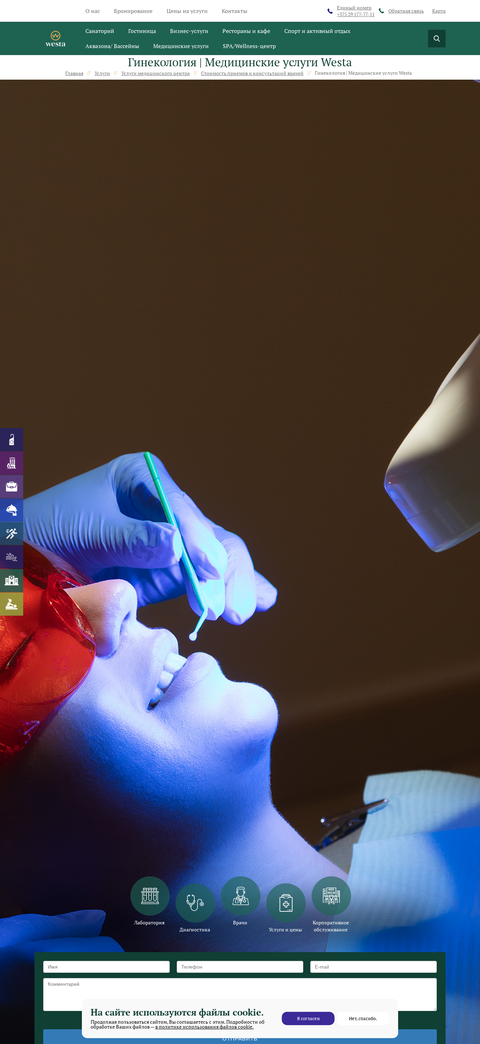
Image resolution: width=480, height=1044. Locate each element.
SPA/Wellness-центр (249, 46)
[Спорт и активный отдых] (11, 533)
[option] (149, 901)
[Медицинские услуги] (11, 580)
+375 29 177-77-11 (356, 11)
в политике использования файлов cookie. (204, 1026)
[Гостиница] (11, 463)
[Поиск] (437, 38)
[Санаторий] (11, 439)
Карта (439, 10)
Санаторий (99, 31)
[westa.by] (55, 38)
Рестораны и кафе (246, 31)
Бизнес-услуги (189, 31)
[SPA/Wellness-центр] (11, 604)
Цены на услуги (187, 11)
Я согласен (308, 1018)
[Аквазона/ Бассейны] (11, 557)
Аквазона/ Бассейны (112, 46)
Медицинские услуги (181, 46)
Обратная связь (406, 10)
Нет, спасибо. (363, 1018)
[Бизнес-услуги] (11, 486)
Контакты (234, 11)
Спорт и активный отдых (317, 31)
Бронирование (133, 11)
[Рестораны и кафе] (11, 510)
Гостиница (142, 31)
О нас (92, 11)
